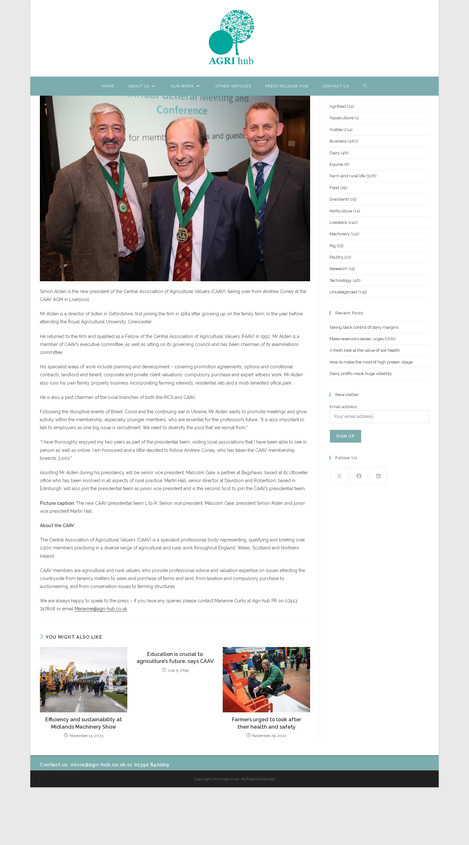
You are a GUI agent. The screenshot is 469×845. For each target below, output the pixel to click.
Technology (341, 280)
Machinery (340, 233)
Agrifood (338, 106)
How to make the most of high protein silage (371, 362)
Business (338, 141)
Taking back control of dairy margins (364, 327)
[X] (339, 476)
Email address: (344, 406)
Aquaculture (342, 117)
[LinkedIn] (378, 476)
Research (338, 268)
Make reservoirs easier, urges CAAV (363, 338)
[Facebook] (359, 476)
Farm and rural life (347, 175)
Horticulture (341, 211)
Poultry (336, 257)
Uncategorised (343, 292)
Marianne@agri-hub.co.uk (101, 608)
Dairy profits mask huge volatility (361, 373)
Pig (333, 245)
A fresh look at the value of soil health (365, 350)
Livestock (338, 222)
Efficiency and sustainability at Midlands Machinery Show (83, 723)
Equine (336, 164)
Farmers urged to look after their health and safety (266, 723)
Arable (336, 129)
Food (334, 187)
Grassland (339, 199)
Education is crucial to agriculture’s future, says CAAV (175, 657)
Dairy (335, 153)
